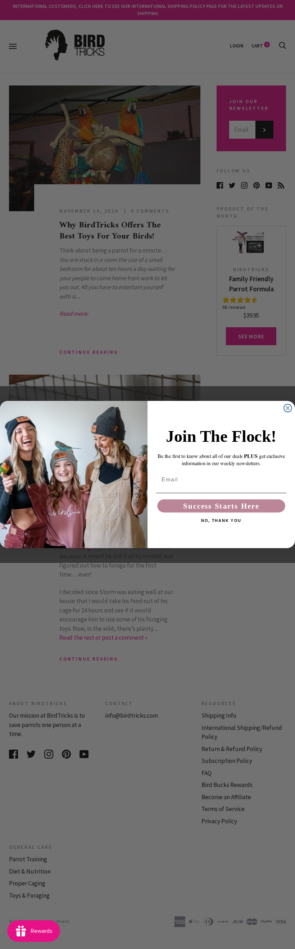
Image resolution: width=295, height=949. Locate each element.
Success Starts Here (221, 506)
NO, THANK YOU (221, 520)
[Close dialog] (288, 408)
